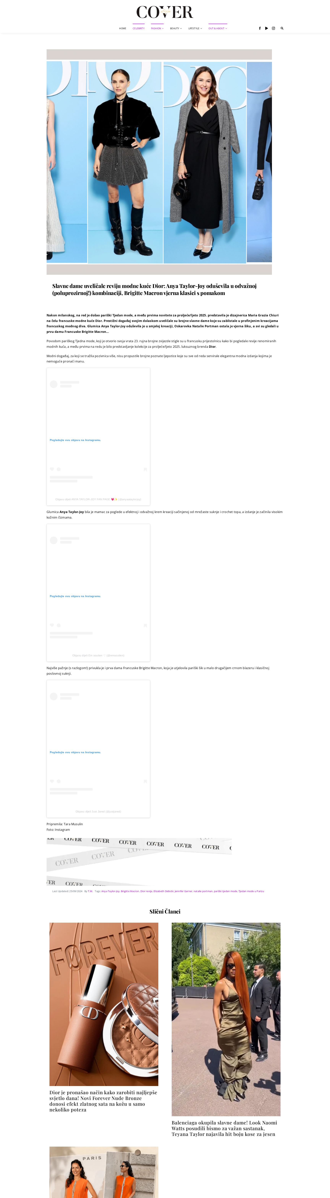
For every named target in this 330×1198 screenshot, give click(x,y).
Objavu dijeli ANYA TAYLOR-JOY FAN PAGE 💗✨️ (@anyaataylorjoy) (98, 499)
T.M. (90, 891)
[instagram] (273, 28)
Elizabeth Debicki (163, 891)
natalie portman (203, 891)
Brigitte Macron (130, 891)
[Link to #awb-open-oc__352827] (282, 28)
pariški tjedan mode (225, 891)
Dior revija (146, 891)
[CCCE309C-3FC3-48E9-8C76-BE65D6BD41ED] (103, 1148)
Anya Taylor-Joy (110, 891)
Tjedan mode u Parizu (251, 891)
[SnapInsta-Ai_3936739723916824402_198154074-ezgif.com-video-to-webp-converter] (226, 924)
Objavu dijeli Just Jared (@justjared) (98, 811)
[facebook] (259, 28)
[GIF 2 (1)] (103, 924)
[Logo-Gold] (165, 6)
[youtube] (266, 28)
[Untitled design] (159, 51)
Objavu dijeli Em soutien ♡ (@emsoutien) (98, 655)
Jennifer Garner (183, 891)
